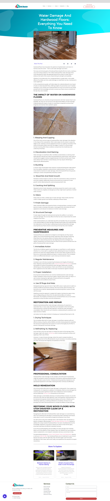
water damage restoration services (60, 421)
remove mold (46, 393)
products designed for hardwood (62, 263)
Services (49, 6)
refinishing (51, 333)
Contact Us (62, 6)
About (56, 6)
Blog (68, 6)
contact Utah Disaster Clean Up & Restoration (60, 434)
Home (44, 6)
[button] (5, 496)
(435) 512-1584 (43, 436)
